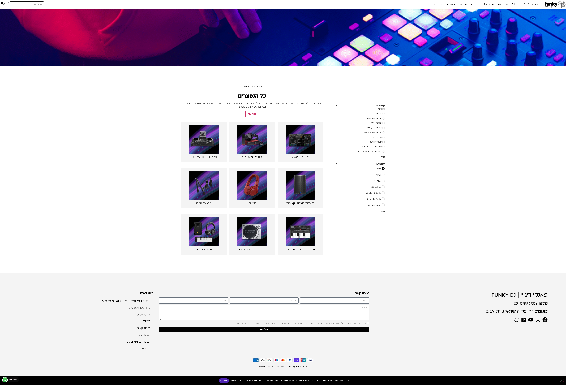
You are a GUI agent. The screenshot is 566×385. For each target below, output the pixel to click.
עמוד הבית (257, 86)
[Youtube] (530, 319)
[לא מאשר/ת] (561, 380)
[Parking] (523, 319)
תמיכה (146, 321)
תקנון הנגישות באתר (138, 341)
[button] (476, 4)
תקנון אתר (144, 335)
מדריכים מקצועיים (139, 308)
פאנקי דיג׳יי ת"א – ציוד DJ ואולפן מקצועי (126, 301)
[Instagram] (538, 319)
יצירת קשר (143, 328)
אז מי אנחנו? (142, 314)
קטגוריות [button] (380, 105)
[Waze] (516, 319)
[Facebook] (545, 319)
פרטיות (146, 348)
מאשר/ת (223, 380)
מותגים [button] (380, 163)
